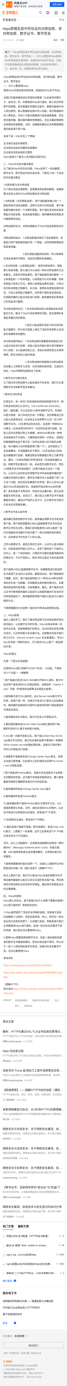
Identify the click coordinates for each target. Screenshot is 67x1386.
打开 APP (57, 4)
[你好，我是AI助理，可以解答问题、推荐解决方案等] (47, 12)
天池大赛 (25, 1353)
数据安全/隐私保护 (40, 1000)
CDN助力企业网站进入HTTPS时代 (21, 1307)
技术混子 (7, 1138)
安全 (57, 1000)
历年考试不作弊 (10, 1158)
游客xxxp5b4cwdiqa (12, 1041)
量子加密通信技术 (12, 1314)
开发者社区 (14, 1353)
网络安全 (28, 1005)
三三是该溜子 (9, 1099)
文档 (5, 1353)
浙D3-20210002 (34, 1376)
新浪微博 (19, 1336)
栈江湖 (6, 1119)
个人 (61, 20)
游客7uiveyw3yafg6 (12, 1197)
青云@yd (7, 1060)
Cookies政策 (31, 1365)
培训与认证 (36, 1353)
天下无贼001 (9, 1216)
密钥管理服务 (21, 1000)
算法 (17, 1005)
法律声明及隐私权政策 (13, 1365)
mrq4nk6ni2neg (10, 1177)
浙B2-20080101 (36, 1373)
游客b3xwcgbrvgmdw (13, 1080)
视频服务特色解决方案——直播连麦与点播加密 (28, 1301)
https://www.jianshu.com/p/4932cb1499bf (27, 965)
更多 (5, 1323)
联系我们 (33, 1345)
